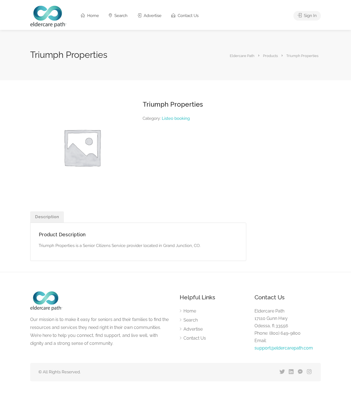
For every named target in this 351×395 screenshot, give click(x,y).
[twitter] (282, 372)
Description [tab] (47, 216)
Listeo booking (176, 118)
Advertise (152, 15)
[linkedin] (291, 372)
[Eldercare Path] (48, 16)
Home (92, 15)
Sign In (310, 15)
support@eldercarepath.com (283, 348)
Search (120, 15)
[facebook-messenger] (300, 372)
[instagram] (309, 372)
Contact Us (188, 15)
